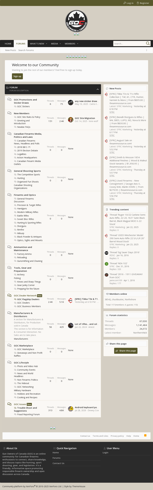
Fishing (17, 278)
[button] (46, 43)
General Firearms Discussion (24, 200)
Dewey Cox (93, 410)
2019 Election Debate (27, 150)
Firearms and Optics (25, 194)
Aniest (91, 327)
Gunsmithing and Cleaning (29, 261)
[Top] (142, 436)
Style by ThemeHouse (74, 486)
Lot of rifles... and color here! (90, 324)
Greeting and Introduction (22, 122)
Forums (56, 457)
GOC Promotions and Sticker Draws (25, 101)
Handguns (22, 208)
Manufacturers (21, 338)
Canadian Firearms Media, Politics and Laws (28, 135)
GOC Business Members (29, 306)
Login (105, 452)
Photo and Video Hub (27, 366)
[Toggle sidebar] (147, 50)
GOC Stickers (23, 106)
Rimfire (20, 229)
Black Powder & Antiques (29, 236)
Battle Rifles (23, 215)
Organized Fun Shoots (28, 181)
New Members (21, 113)
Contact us (85, 436)
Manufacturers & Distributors (23, 315)
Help (128, 436)
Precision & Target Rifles (29, 205)
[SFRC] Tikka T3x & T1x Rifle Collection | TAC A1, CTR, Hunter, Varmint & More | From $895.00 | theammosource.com (127, 98)
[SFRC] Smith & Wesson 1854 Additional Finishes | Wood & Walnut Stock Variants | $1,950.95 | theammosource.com (128, 162)
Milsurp (20, 233)
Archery (21, 274)
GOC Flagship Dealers (28, 299)
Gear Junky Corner (26, 285)
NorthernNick (140, 332)
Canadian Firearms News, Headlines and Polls (26, 142)
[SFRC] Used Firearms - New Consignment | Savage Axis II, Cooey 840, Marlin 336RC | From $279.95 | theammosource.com (126, 185)
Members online (118, 293)
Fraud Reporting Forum (28, 414)
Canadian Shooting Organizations (23, 186)
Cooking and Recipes (27, 397)
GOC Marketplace (23, 345)
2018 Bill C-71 (23, 147)
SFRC (112, 112)
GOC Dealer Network (25, 295)
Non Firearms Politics (27, 379)
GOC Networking (25, 386)
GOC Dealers (23, 302)
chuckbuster (118, 299)
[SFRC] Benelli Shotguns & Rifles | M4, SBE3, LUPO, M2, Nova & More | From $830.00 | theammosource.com (128, 122)
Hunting (21, 178)
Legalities (21, 154)
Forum (13, 87)
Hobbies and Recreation (28, 393)
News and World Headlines (23, 375)
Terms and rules (100, 436)
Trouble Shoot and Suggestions (25, 409)
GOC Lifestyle (21, 362)
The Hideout (23, 383)
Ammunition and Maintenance (23, 249)
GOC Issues (20, 404)
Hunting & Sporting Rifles (29, 222)
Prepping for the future (28, 288)
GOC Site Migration (85, 118)
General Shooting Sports (27, 170)
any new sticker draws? (87, 101)
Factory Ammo (24, 254)
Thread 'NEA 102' (118, 263)
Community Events (26, 369)
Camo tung (95, 104)
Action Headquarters (27, 157)
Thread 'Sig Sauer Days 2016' (125, 252)
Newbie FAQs (23, 127)
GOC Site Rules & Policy (28, 117)
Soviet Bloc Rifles (25, 219)
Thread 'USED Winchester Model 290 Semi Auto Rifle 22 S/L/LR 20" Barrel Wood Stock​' (127, 238)
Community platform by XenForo (32, 486)
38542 (108, 299)
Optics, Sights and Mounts (30, 240)
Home (136, 436)
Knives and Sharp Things (29, 281)
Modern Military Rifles (27, 212)
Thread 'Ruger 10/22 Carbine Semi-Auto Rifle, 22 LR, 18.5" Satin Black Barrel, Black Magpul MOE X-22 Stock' (128, 219)
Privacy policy (117, 436)
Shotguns (21, 226)
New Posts (115, 88)
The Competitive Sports (28, 174)
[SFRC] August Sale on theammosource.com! (121, 142)
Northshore (130, 299)
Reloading (22, 257)
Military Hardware (22, 390)
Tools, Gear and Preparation (22, 269)
